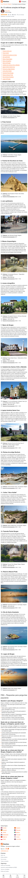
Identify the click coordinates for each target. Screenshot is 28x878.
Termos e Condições (5, 869)
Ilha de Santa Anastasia (8, 77)
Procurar (17, 876)
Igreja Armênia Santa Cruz (9, 67)
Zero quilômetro (6, 57)
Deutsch (5, 830)
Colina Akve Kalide (7, 71)
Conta (10, 876)
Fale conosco (3, 859)
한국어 (17, 837)
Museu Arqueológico (7, 59)
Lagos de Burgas (6, 79)
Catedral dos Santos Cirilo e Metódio (11, 65)
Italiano (18, 832)
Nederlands (5, 834)
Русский (18, 834)
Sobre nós (3, 855)
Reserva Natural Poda (8, 75)
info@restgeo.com (4, 850)
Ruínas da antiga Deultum (9, 69)
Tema (3, 876)
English (4, 828)
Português (23, 1)
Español (18, 828)
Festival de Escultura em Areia (10, 55)
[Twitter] (8, 849)
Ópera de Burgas (6, 63)
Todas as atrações (4, 861)
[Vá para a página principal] (7, 1)
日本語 (4, 832)
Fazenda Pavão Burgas (8, 73)
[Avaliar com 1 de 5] (1, 14)
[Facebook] (6, 849)
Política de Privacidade (5, 865)
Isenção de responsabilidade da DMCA (9, 867)
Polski (4, 839)
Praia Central (6, 53)
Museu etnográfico (7, 61)
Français (18, 830)
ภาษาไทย (18, 839)
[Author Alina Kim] (3, 11)
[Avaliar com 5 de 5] (6, 14)
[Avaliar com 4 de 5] (5, 14)
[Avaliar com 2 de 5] (2, 14)
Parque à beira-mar (7, 51)
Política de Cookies (5, 871)
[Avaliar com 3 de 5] (4, 14)
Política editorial (4, 857)
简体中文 (5, 837)
